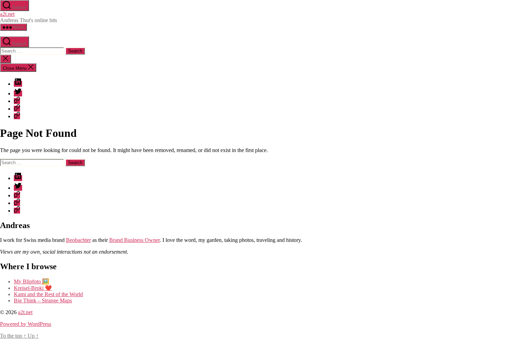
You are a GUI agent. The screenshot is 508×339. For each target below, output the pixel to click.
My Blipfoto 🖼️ (31, 281)
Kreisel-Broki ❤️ (33, 288)
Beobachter (78, 240)
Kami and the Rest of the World (48, 294)
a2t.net (7, 14)
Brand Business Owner (134, 240)
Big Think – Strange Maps (43, 300)
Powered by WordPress (25, 324)
